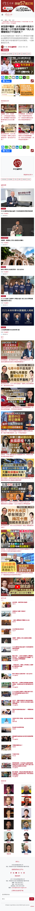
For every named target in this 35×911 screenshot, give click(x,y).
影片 (13, 20)
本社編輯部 (12, 47)
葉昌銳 (14, 612)
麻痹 (20, 53)
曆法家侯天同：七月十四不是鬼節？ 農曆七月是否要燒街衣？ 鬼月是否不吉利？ (8, 136)
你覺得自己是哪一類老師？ (19, 611)
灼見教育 (3, 267)
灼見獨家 (10, 53)
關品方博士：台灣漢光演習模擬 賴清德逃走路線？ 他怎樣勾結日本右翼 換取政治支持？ (22, 684)
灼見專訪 (3, 208)
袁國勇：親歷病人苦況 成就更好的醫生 (12, 240)
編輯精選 (14, 721)
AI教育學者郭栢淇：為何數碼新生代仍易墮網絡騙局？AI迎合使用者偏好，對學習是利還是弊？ (26, 136)
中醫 (10, 20)
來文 (13, 712)
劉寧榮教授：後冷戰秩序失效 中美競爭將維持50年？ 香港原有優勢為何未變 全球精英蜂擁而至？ (25, 116)
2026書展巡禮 (4, 237)
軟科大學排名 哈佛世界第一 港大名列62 (12, 269)
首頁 (2, 20)
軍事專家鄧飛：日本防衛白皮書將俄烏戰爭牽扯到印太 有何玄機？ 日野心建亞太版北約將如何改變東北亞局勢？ (22, 764)
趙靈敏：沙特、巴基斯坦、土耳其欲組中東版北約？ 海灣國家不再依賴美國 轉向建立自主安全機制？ (8, 117)
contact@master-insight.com (19, 887)
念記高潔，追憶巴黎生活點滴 (19, 602)
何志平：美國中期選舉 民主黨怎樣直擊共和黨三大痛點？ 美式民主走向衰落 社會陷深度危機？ (22, 702)
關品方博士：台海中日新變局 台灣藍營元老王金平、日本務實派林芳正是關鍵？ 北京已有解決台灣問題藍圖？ (22, 657)
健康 (6, 20)
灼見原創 (4, 53)
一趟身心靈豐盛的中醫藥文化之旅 (20, 620)
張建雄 (14, 729)
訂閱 (31, 899)
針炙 (29, 53)
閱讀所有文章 (28, 174)
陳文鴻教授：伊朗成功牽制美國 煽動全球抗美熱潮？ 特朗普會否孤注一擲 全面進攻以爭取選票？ (22, 773)
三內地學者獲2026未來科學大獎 (10, 330)
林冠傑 (24, 53)
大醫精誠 (4, 50)
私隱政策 (32, 906)
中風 (15, 53)
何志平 (14, 630)
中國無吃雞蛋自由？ (17, 745)
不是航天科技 (15, 754)
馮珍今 (14, 604)
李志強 (14, 755)
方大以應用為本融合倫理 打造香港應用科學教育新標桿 (17, 211)
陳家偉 (14, 621)
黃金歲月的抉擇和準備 (18, 727)
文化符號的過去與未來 (18, 629)
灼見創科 (3, 327)
